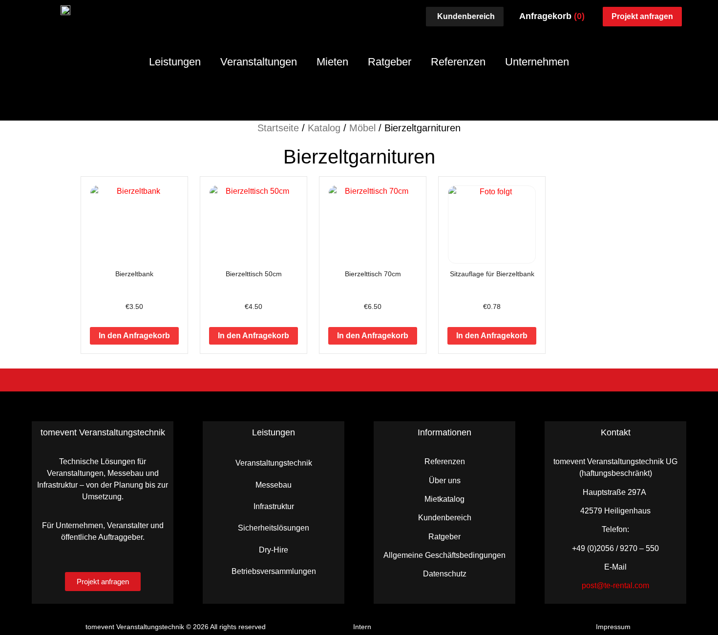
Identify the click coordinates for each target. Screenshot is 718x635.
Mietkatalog (444, 499)
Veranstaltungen (258, 62)
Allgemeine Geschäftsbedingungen (444, 555)
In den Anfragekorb (134, 335)
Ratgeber (389, 62)
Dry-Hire (273, 550)
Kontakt (616, 432)
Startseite (278, 128)
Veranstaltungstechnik (273, 463)
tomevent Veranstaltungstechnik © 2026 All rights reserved (175, 627)
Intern (362, 627)
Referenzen (458, 62)
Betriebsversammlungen (274, 571)
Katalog (324, 128)
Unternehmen (537, 62)
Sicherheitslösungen (273, 528)
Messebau (273, 485)
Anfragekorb (552, 16)
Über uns (445, 480)
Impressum (613, 627)
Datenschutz (444, 574)
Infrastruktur (273, 506)
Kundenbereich (444, 517)
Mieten (332, 62)
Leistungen (175, 62)
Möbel (362, 128)
